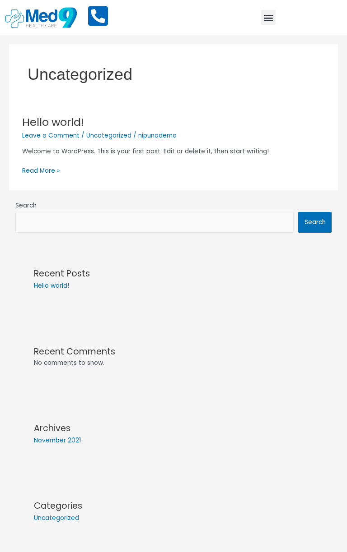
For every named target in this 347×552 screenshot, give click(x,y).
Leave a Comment (51, 135)
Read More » (41, 170)
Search (26, 205)
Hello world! (53, 122)
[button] (268, 17)
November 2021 (57, 440)
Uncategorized (108, 135)
